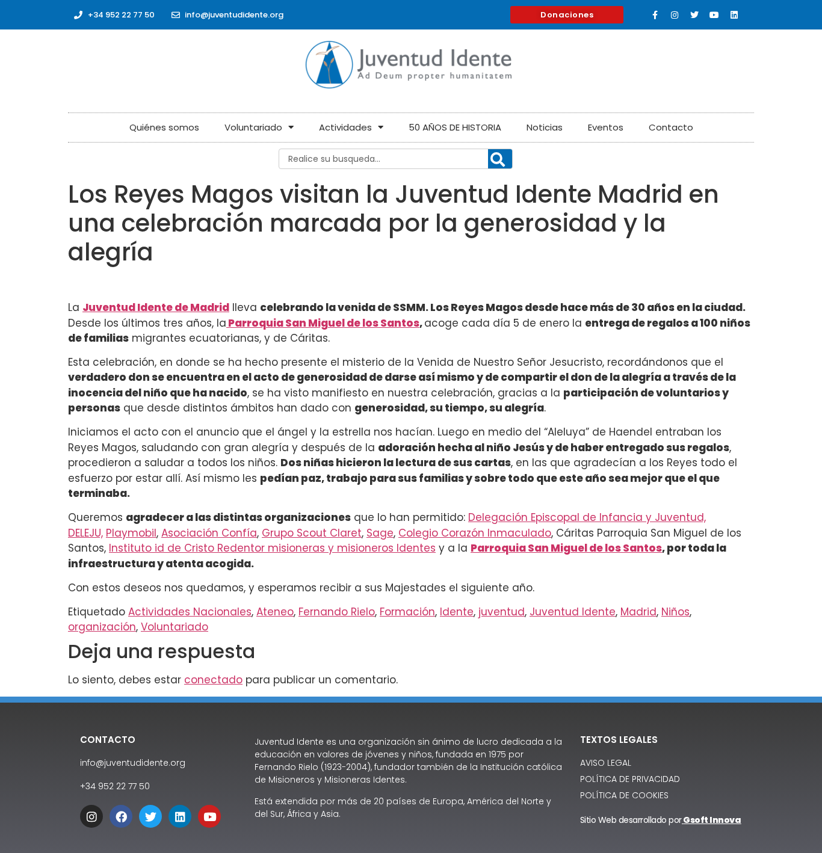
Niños (675, 612)
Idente (457, 612)
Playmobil (131, 533)
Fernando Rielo (336, 612)
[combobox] (395, 159)
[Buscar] (500, 159)
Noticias (545, 127)
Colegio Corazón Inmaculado (474, 533)
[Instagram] (674, 15)
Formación (407, 612)
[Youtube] (714, 15)
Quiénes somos (164, 127)
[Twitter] (694, 15)
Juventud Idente (573, 612)
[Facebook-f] (654, 15)
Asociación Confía (209, 533)
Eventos (605, 127)
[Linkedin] (734, 15)
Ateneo (275, 612)
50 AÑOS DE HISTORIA (455, 127)
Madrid (638, 612)
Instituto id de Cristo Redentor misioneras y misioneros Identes (272, 548)
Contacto (671, 127)
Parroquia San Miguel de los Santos (322, 323)
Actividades (345, 127)
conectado (213, 680)
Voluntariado (253, 127)
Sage (380, 533)
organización (102, 627)
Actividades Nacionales (190, 612)
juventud (501, 612)
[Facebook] (121, 816)
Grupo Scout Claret (312, 533)
